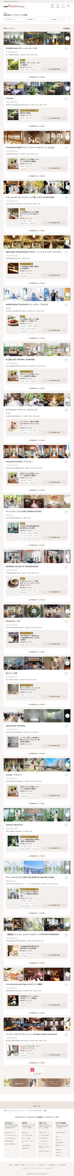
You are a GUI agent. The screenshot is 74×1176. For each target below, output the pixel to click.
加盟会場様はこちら (53, 1165)
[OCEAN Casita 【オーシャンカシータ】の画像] (37, 38)
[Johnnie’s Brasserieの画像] (37, 814)
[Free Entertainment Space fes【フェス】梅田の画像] (37, 974)
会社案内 (11, 1165)
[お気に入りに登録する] (66, 49)
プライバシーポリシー (31, 1165)
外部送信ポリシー (43, 1165)
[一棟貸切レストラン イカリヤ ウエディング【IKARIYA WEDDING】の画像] (37, 924)
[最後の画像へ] (67, 38)
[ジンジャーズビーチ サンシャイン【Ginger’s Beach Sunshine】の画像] (37, 1024)
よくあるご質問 (48, 1168)
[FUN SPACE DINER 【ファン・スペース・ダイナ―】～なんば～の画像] (37, 137)
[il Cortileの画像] (37, 88)
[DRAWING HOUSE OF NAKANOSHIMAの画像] (37, 556)
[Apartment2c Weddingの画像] (37, 715)
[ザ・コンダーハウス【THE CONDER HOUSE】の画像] (37, 501)
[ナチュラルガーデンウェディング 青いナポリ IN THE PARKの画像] (37, 187)
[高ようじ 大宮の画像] (37, 663)
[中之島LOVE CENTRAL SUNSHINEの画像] (37, 349)
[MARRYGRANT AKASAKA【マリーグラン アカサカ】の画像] (37, 294)
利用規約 (16, 1165)
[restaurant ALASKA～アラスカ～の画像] (37, 451)
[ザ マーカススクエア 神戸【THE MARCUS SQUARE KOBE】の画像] (37, 867)
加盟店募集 (62, 1165)
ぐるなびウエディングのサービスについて (32, 1168)
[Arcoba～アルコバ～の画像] (37, 764)
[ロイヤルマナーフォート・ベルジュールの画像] (37, 399)
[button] (37, 65)
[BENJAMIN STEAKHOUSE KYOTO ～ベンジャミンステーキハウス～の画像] (37, 242)
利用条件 (22, 1165)
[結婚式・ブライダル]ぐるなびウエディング (14, 1110)
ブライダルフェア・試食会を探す (34, 1110)
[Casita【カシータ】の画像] (37, 611)
